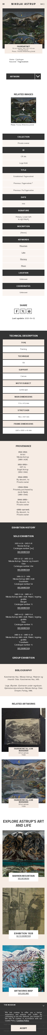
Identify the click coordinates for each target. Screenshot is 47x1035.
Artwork (15, 76)
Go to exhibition (23, 936)
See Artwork (23, 879)
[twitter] (22, 311)
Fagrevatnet (23, 62)
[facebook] (16, 311)
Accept (23, 1028)
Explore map (23, 994)
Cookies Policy (22, 1020)
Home (11, 59)
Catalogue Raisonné (16, 60)
